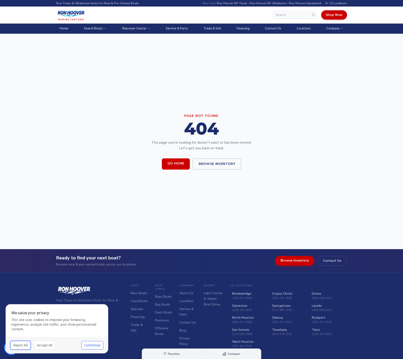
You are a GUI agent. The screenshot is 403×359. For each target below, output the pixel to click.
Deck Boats (163, 312)
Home (64, 28)
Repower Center (134, 28)
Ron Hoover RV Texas (232, 3)
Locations (304, 28)
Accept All (44, 345)
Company (333, 28)
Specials (137, 309)
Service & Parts (177, 28)
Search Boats (93, 28)
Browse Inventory (217, 164)
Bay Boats (162, 304)
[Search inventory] (313, 15)
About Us (186, 293)
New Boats (139, 293)
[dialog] (57, 328)
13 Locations (338, 3)
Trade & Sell (212, 28)
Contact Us (273, 28)
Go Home (175, 163)
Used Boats (139, 301)
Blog (182, 330)
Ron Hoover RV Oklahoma (268, 3)
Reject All (20, 345)
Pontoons (162, 320)
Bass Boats (163, 296)
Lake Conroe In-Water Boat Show (213, 299)
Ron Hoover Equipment (305, 3)
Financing (243, 28)
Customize (92, 345)
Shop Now (334, 15)
